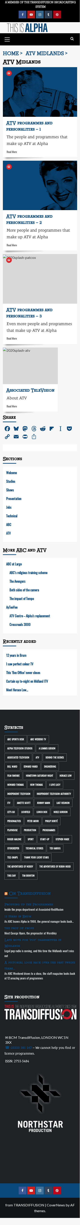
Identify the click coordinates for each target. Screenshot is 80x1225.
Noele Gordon (61, 812)
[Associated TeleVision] (30, 366)
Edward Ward (31, 766)
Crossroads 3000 (20, 624)
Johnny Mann (43, 803)
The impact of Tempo (22, 598)
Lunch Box (42, 812)
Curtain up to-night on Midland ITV (27, 681)
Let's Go (11, 812)
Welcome (11, 472)
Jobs (9, 507)
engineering (50, 766)
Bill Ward (12, 766)
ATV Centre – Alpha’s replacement (30, 615)
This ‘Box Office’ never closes (23, 672)
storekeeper (13, 848)
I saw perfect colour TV (19, 663)
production (30, 830)
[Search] (72, 39)
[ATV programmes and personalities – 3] (40, 278)
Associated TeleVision (18, 757)
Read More (12, 152)
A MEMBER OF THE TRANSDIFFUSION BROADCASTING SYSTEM (40, 4)
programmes (49, 830)
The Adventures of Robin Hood (55, 866)
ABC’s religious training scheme (28, 572)
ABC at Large (14, 563)
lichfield (25, 812)
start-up (44, 839)
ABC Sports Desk (15, 739)
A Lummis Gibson (47, 748)
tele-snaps (12, 857)
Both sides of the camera (24, 589)
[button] (7, 38)
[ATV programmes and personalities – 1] (40, 92)
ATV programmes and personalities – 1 (29, 126)
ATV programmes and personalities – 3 (29, 313)
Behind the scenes (55, 757)
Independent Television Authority (54, 793)
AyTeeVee (12, 607)
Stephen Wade (62, 839)
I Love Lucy (54, 784)
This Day (11, 875)
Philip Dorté (51, 821)
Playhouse (12, 830)
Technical (11, 515)
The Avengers (17, 581)
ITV (8, 803)
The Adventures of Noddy (20, 866)
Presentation (13, 498)
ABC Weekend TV (38, 739)
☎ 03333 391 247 (18, 1047)
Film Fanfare (13, 775)
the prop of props (19, 928)
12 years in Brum (16, 655)
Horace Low (66, 775)
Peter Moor (33, 821)
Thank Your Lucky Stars (36, 857)
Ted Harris (55, 848)
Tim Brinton (28, 875)
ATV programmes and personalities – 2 (29, 219)
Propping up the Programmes (28, 904)
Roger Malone (14, 839)
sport (31, 839)
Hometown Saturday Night (39, 775)
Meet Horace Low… (17, 689)
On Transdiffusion (30, 894)
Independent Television (18, 793)
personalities (14, 821)
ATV (8, 533)
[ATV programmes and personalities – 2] (40, 185)
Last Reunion (63, 803)
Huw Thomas (36, 784)
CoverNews (56, 1205)
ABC (8, 524)
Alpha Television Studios (19, 748)
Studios (10, 481)
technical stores (34, 848)
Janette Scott (24, 803)
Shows (10, 489)
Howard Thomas (15, 784)
